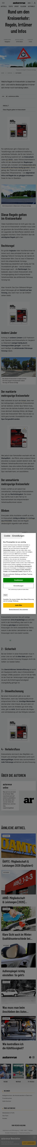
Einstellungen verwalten (18, 586)
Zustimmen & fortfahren (18, 580)
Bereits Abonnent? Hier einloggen (18, 609)
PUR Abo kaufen (18, 605)
